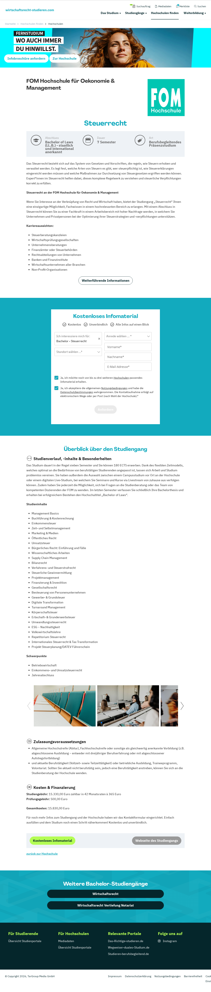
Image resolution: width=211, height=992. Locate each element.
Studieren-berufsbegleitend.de (128, 954)
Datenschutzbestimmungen (76, 392)
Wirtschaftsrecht (105, 894)
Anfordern (105, 409)
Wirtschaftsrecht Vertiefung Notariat (105, 905)
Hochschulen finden (165, 13)
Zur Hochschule (64, 58)
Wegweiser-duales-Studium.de (128, 947)
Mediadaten (66, 941)
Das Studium (110, 13)
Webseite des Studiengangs (156, 840)
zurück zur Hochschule (42, 854)
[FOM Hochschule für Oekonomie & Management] (166, 98)
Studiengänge (134, 13)
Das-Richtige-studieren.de (125, 941)
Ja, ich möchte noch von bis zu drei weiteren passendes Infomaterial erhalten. (101, 379)
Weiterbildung (194, 13)
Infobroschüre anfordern (26, 58)
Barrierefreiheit (193, 976)
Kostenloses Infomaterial (52, 840)
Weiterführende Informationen (105, 280)
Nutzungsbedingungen (114, 388)
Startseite (10, 23)
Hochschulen (121, 377)
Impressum (115, 976)
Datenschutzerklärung (138, 976)
